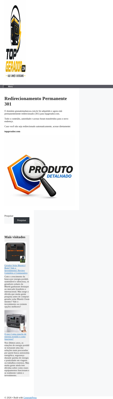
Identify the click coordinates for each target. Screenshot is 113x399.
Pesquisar (8, 216)
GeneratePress (30, 397)
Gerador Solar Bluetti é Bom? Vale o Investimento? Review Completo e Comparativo (16, 269)
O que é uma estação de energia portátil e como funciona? (15, 336)
